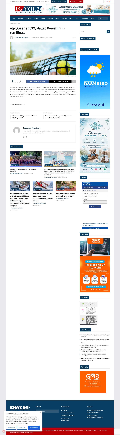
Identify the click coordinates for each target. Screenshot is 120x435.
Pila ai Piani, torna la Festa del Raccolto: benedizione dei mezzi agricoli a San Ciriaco (94, 346)
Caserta (38, 1)
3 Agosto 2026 (14, 210)
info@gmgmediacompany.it (95, 417)
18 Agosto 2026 (29, 173)
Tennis (50, 37)
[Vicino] (40, 412)
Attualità (28, 18)
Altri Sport (49, 165)
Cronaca (36, 18)
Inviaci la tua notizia (60, 1)
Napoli (42, 1)
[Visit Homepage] (27, 9)
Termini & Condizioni (67, 415)
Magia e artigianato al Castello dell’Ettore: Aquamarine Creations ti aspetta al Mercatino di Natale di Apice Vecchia (95, 341)
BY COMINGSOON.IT (95, 228)
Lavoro (57, 18)
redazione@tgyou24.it (93, 412)
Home (14, 18)
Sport (77, 18)
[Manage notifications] (3, 431)
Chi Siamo (64, 410)
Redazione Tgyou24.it (17, 173)
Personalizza (11, 427)
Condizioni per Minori (67, 413)
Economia (50, 18)
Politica (64, 18)
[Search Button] (106, 18)
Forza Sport (17, 23)
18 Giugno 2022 (35, 37)
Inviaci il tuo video (77, 1)
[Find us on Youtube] (109, 1)
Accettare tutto (34, 427)
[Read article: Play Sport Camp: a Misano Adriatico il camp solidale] (66, 186)
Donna (43, 18)
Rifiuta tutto (22, 427)
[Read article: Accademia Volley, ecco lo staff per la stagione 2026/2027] (26, 159)
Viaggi (92, 18)
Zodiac (95, 324)
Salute (71, 18)
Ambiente (20, 18)
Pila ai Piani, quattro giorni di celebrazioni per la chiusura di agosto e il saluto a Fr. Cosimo (93, 350)
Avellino (26, 1)
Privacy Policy (65, 418)
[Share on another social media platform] (74, 81)
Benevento (32, 1)
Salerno (47, 1)
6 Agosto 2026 (63, 177)
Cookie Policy (65, 420)
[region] (23, 421)
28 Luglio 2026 (60, 200)
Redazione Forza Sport (21, 37)
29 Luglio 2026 (37, 205)
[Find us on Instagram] (107, 1)
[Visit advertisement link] (78, 9)
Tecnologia (85, 18)
